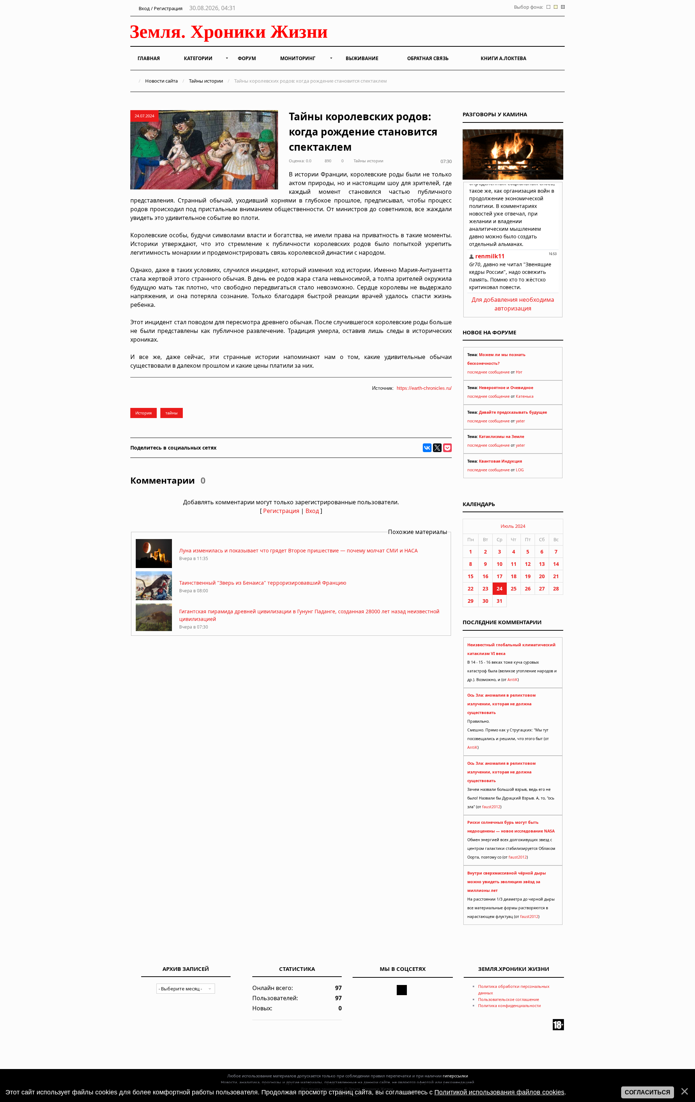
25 (514, 588)
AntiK (512, 679)
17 (499, 576)
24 (499, 588)
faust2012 (491, 806)
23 (485, 588)
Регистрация (281, 511)
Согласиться (647, 1092)
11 (514, 563)
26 (528, 588)
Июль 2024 (513, 526)
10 (499, 563)
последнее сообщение (488, 372)
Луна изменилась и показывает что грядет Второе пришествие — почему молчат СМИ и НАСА (298, 550)
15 (470, 576)
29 (470, 600)
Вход (312, 511)
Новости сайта (161, 81)
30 (485, 600)
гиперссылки (455, 1075)
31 (499, 600)
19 (528, 576)
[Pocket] (447, 447)
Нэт (519, 372)
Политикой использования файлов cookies (499, 1092)
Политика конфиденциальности (509, 1005)
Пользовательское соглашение (508, 999)
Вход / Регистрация (160, 8)
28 (556, 588)
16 (485, 576)
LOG (520, 469)
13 (542, 563)
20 (542, 576)
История (143, 413)
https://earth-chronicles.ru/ (424, 388)
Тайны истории (206, 81)
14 (556, 563)
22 (470, 588)
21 (556, 576)
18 (514, 576)
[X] (437, 447)
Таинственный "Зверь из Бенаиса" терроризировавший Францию (262, 582)
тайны (171, 413)
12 (528, 563)
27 (542, 588)
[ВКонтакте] (427, 447)
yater (520, 420)
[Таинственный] (154, 598)
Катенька (525, 396)
